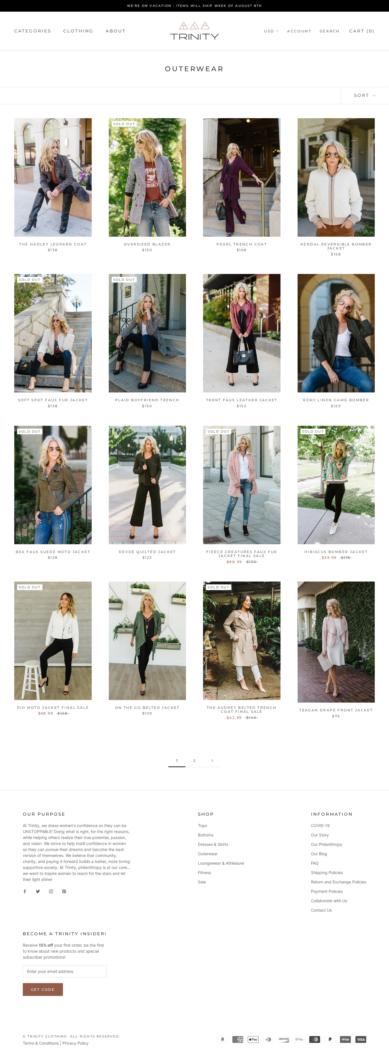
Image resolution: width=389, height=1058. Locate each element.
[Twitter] (38, 891)
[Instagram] (51, 891)
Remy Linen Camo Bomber (336, 400)
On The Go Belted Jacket (147, 707)
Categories (32, 31)
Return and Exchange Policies (338, 881)
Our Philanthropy (326, 844)
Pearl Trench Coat (241, 244)
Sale (202, 881)
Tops (202, 825)
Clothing (78, 31)
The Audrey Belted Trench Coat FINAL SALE (242, 709)
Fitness (204, 872)
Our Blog (319, 853)
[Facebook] (25, 891)
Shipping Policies (327, 872)
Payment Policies (327, 891)
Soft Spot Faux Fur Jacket (53, 400)
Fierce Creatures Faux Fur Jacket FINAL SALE (241, 554)
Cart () (362, 31)
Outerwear (208, 853)
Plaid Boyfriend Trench (147, 400)
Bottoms (205, 834)
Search (330, 31)
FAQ (315, 863)
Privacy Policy (75, 1043)
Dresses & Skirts (213, 844)
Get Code (43, 989)
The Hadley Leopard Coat (53, 244)
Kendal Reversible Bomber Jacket (336, 246)
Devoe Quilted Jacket (147, 552)
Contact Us (321, 910)
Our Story (320, 834)
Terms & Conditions (41, 1043)
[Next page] (212, 760)
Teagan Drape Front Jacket (336, 710)
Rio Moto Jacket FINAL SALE (53, 707)
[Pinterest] (64, 891)
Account (299, 31)
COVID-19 (320, 825)
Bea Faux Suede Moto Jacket (53, 552)
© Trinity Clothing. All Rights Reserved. (71, 1036)
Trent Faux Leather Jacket (241, 400)
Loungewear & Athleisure (221, 863)
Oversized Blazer (147, 244)
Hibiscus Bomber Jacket (336, 552)
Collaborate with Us (329, 900)
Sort (362, 95)
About (116, 31)
